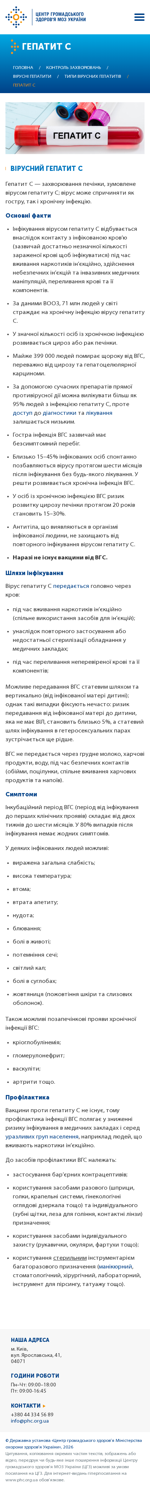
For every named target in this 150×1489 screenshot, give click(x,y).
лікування (99, 413)
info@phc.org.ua (30, 1421)
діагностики (59, 413)
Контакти (26, 1406)
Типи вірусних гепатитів (92, 76)
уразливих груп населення (42, 1137)
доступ (22, 413)
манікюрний (115, 1267)
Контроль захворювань (73, 68)
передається (71, 586)
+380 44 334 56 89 (32, 1415)
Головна (23, 68)
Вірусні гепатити (32, 76)
